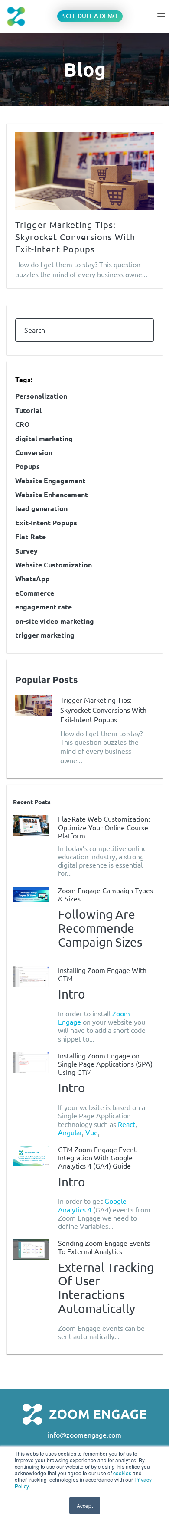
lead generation (41, 508)
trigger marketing (45, 635)
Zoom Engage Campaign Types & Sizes (105, 895)
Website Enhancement (51, 494)
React (126, 1124)
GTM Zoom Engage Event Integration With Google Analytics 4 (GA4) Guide (97, 1158)
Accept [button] (85, 1505)
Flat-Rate (30, 536)
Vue (91, 1133)
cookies (122, 1473)
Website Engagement (50, 481)
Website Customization (53, 565)
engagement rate (43, 607)
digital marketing (44, 438)
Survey (26, 551)
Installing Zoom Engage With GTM (102, 974)
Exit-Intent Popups (46, 523)
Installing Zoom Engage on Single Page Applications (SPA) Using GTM (105, 1064)
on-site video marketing (54, 621)
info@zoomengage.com (84, 1435)
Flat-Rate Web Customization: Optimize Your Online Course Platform (104, 827)
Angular (70, 1133)
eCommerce (34, 593)
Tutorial (28, 410)
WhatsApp (32, 579)
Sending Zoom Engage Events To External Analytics (104, 1247)
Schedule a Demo (89, 16)
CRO (22, 424)
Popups (27, 466)
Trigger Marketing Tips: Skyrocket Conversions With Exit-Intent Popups (75, 237)
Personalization (41, 396)
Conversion (33, 452)
